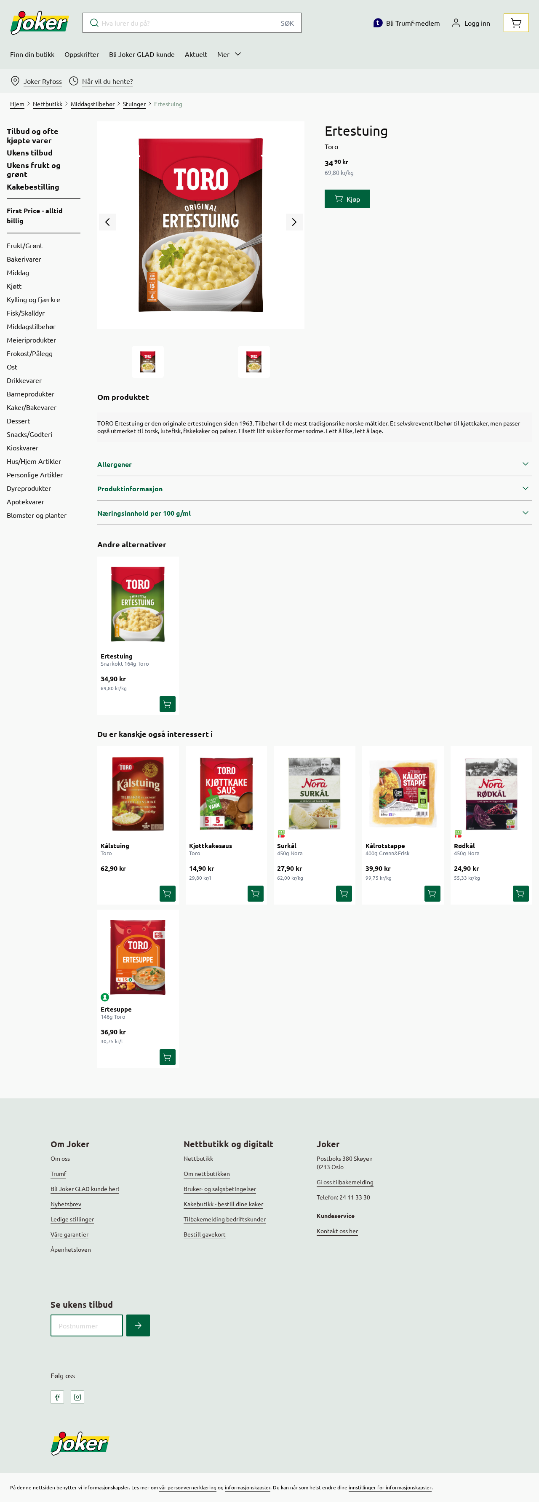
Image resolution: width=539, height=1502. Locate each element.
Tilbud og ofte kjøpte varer (33, 135)
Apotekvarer (25, 501)
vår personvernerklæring (187, 1487)
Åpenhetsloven (71, 1249)
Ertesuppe (116, 1009)
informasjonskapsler (247, 1487)
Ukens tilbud (30, 152)
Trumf (58, 1173)
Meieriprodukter (31, 339)
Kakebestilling (33, 186)
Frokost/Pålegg (30, 353)
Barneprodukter (30, 393)
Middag (18, 272)
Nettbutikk (198, 1158)
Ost (12, 366)
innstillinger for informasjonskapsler (390, 1487)
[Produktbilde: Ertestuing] (148, 362)
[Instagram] (77, 1397)
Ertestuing (117, 656)
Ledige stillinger (72, 1219)
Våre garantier (69, 1234)
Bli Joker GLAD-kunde (142, 54)
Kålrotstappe (385, 845)
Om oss (60, 1158)
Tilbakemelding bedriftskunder (225, 1219)
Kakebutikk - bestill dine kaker (223, 1203)
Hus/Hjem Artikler (34, 461)
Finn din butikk (32, 54)
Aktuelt (196, 54)
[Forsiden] (254, 362)
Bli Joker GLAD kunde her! (85, 1188)
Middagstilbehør (31, 326)
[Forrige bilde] (107, 222)
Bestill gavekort (205, 1234)
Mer (223, 54)
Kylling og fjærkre (33, 299)
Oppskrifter (81, 54)
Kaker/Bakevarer (31, 407)
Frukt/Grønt (25, 245)
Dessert (18, 420)
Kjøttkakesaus (210, 845)
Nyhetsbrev (66, 1203)
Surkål (286, 845)
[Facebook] (57, 1397)
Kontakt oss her (337, 1230)
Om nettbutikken (207, 1173)
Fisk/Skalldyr (26, 312)
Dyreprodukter (29, 488)
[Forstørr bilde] (201, 225)
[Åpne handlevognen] (516, 22)
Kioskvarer (22, 447)
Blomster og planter (37, 515)
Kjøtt (14, 285)
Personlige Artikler (35, 474)
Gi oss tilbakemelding (345, 1182)
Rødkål (464, 845)
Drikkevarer (24, 380)
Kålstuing (115, 845)
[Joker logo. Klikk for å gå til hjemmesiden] (39, 22)
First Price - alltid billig (35, 215)
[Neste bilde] (294, 222)
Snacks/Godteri (29, 434)
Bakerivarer (24, 258)
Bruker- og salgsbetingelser (220, 1188)
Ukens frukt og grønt (34, 170)
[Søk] (138, 1325)
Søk (287, 23)
